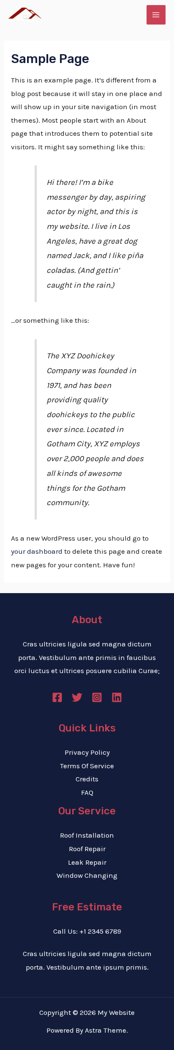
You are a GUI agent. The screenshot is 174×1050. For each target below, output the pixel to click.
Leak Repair (87, 862)
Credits (87, 779)
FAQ (87, 792)
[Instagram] (97, 697)
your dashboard (37, 551)
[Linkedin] (116, 697)
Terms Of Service (87, 765)
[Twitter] (77, 697)
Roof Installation (87, 835)
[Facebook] (57, 697)
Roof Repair (87, 848)
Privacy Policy (87, 752)
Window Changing (87, 875)
